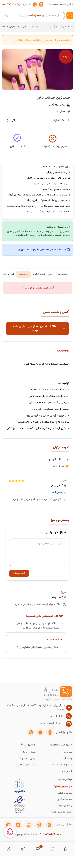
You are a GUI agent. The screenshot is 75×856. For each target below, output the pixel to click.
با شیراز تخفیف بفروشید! (60, 4)
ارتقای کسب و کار (27, 759)
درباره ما (68, 752)
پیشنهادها (63, 274)
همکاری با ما (29, 752)
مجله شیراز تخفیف (62, 787)
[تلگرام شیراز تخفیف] (39, 825)
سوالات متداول (64, 799)
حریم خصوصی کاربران (61, 812)
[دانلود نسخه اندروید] (50, 732)
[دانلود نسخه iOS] (40, 732)
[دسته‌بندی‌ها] (52, 849)
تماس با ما (66, 771)
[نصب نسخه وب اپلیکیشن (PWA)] (31, 732)
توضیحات (23, 274)
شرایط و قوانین (64, 793)
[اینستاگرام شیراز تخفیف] (49, 825)
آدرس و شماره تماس (43, 274)
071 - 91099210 (9, 4)
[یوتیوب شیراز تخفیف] (29, 825)
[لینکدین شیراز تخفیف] (18, 825)
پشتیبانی (67, 759)
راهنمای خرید (65, 806)
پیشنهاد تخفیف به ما (61, 765)
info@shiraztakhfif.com (50, 724)
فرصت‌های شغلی (27, 765)
